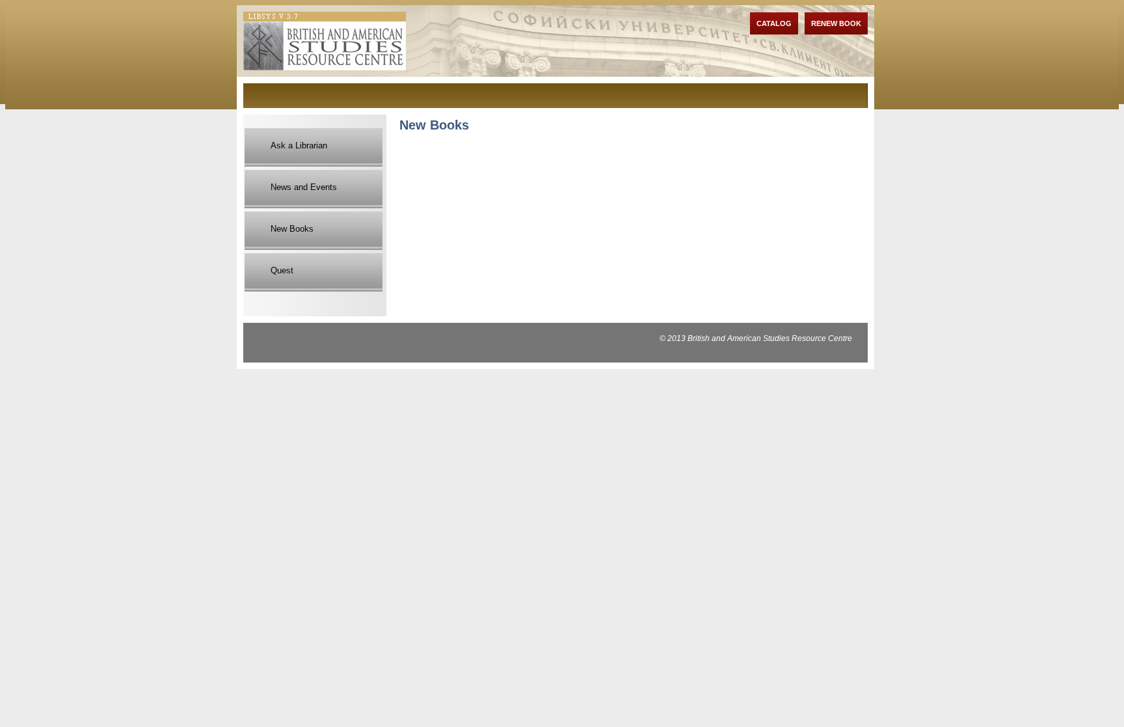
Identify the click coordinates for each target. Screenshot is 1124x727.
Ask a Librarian (299, 145)
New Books (292, 229)
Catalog (774, 23)
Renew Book (836, 23)
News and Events (304, 187)
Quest (282, 270)
